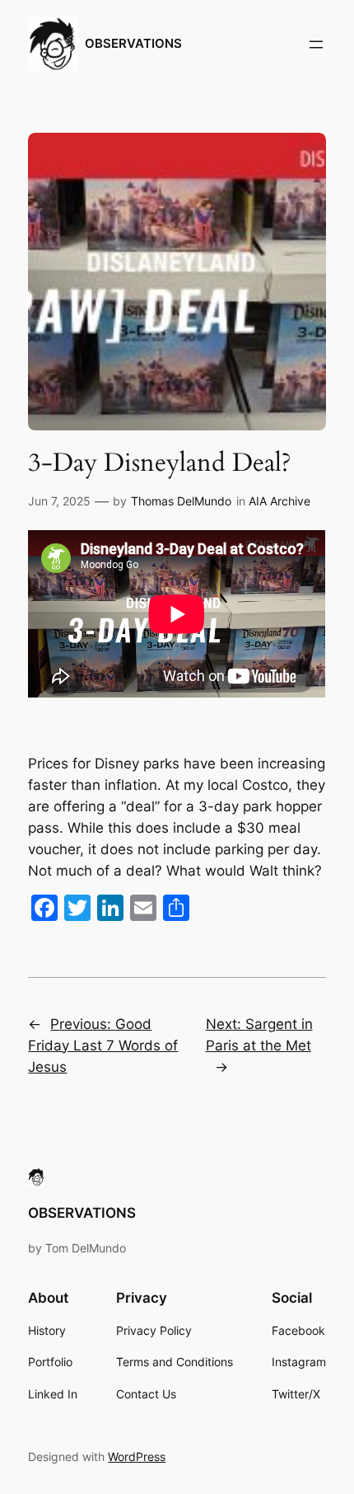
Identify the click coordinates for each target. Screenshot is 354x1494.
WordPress (136, 1456)
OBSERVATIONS (133, 43)
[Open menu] (316, 44)
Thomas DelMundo (181, 501)
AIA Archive (279, 501)
